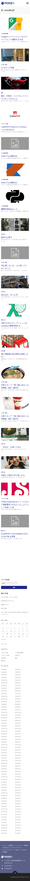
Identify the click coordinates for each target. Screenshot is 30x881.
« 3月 (2, 644)
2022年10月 (4, 731)
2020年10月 (4, 763)
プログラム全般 (4, 123)
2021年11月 (18, 744)
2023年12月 (4, 712)
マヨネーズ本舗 (7, 67)
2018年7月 (18, 798)
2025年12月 (4, 680)
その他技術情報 (4, 33)
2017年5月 (18, 817)
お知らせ (25, 850)
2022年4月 (4, 739)
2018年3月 (18, 803)
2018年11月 (18, 793)
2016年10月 (4, 828)
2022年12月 (4, 728)
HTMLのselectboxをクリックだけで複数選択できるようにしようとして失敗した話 (15, 504)
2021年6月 (4, 752)
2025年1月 (18, 693)
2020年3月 (18, 771)
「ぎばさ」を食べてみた (11, 447)
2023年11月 (18, 712)
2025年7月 (18, 685)
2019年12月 (4, 777)
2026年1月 (18, 677)
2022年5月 (18, 736)
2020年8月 (4, 766)
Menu (27, 3)
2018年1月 (18, 806)
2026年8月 (4, 669)
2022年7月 (18, 734)
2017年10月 (4, 812)
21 (19, 634)
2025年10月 (4, 683)
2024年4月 (4, 707)
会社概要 (10, 845)
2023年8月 (4, 717)
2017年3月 (18, 820)
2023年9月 (18, 715)
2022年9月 (18, 731)
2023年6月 (4, 720)
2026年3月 (18, 675)
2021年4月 (4, 755)
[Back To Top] (15, 873)
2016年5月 (18, 833)
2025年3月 (18, 691)
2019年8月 (4, 782)
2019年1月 (18, 790)
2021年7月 (18, 750)
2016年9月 (18, 828)
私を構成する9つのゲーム (8, 601)
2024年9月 (18, 699)
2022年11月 (18, 728)
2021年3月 (18, 755)
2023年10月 (4, 715)
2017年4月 (4, 820)
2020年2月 (4, 774)
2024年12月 (4, 696)
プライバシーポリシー (16, 847)
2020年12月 (4, 760)
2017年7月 (18, 814)
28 (19, 636)
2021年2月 (4, 758)
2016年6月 (4, 833)
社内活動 (3, 350)
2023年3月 (18, 723)
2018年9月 (18, 795)
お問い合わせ (6, 847)
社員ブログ (17, 850)
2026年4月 (4, 675)
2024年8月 (4, 701)
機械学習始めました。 (10, 209)
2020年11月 (18, 760)
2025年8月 (4, 685)
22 (23, 634)
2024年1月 (18, 709)
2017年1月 (18, 822)
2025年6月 (4, 688)
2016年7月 (18, 830)
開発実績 (26, 845)
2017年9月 (18, 812)
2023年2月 (4, 726)
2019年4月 (4, 787)
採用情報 (5, 852)
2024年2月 (4, 709)
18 (7, 634)
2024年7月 (18, 701)
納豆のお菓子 (6, 237)
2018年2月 (4, 806)
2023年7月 (18, 717)
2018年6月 (4, 801)
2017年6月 (4, 817)
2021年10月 (4, 747)
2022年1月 (18, 742)
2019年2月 (4, 790)
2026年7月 (18, 669)
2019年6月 (4, 785)
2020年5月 (18, 769)
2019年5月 (18, 785)
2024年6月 (4, 704)
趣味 (2, 92)
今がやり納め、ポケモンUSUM (9, 597)
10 (3, 631)
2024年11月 (18, 696)
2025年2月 (4, 693)
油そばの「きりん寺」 (10, 294)
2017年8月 (4, 814)
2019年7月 (18, 782)
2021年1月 (18, 758)
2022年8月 (4, 734)
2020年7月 (18, 766)
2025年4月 (4, 691)
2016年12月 (4, 825)
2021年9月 (18, 747)
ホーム (4, 845)
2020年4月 (4, 771)
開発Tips (3, 319)
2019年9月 (18, 779)
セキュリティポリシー (8, 850)
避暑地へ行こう (5, 604)
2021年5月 (18, 752)
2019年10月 (4, 779)
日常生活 (3, 234)
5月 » (6, 644)
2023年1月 (18, 726)
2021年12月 (4, 744)
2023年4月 (4, 723)
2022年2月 (4, 742)
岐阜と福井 (4, 608)
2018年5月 (18, 801)
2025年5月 (18, 688)
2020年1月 (18, 774)
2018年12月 (4, 793)
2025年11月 (18, 680)
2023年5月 (18, 720)
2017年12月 (4, 809)
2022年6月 (4, 736)
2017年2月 (4, 822)
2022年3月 (18, 739)
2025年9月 (18, 683)
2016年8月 (4, 830)
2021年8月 (4, 750)
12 (11, 631)
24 (3, 636)
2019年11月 (18, 777)
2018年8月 (4, 798)
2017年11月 (18, 809)
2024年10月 (4, 699)
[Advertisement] (15, 560)
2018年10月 (4, 795)
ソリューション (18, 845)
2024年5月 (18, 704)
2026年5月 (18, 672)
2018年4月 (4, 803)
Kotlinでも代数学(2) (9, 182)
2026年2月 (4, 677)
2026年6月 (4, 672)
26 (11, 636)
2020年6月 (4, 769)
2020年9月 (18, 763)
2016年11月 (18, 825)
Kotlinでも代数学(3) (9, 156)
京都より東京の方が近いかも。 (14, 475)
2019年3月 (18, 787)
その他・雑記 (4, 64)
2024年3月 (18, 707)
